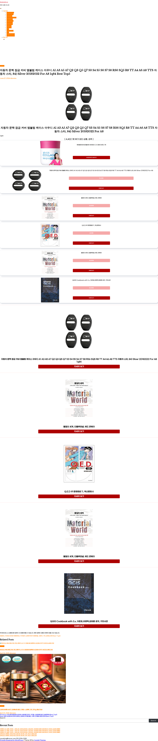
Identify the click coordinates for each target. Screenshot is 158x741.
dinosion (13, 78)
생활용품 (9, 26)
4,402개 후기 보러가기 (91, 157)
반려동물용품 (10, 12)
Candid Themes (40, 740)
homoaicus (4, 2)
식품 (8, 29)
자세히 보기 (101, 188)
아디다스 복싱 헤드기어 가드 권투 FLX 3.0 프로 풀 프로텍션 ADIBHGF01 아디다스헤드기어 (26, 649)
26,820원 (91, 205)
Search (2, 718)
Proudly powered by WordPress (12, 740)
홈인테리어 (10, 24)
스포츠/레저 (10, 21)
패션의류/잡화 (11, 34)
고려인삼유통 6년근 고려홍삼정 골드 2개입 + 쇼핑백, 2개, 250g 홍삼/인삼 (21, 709)
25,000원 (91, 287)
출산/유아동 (10, 31)
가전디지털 (10, 22)
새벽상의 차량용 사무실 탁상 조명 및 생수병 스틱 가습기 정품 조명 (18, 734)
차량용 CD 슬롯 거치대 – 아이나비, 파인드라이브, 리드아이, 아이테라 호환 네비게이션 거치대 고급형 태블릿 (30, 729)
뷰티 (8, 32)
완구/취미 (9, 16)
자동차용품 (10, 19)
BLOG (5, 37)
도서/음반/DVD (11, 17)
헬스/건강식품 (11, 35)
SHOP (5, 11)
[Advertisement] (79, 52)
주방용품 (9, 27)
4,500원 (91, 233)
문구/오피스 (10, 14)
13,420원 (101, 178)
